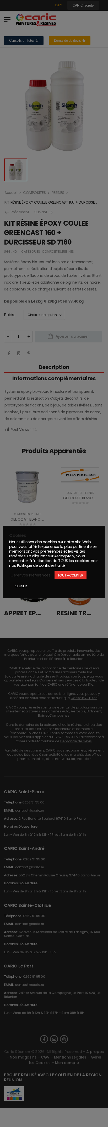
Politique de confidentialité (41, 565)
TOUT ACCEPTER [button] (70, 575)
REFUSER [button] (20, 586)
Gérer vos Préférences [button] (30, 575)
